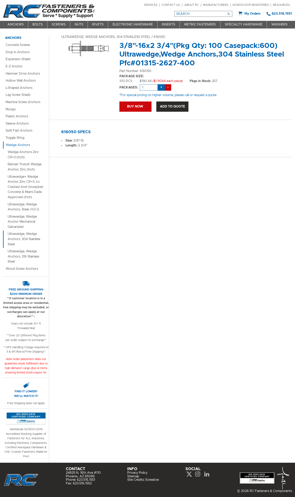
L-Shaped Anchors (19, 87)
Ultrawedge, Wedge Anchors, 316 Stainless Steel (23, 256)
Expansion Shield (18, 59)
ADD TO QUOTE (172, 106)
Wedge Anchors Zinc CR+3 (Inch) (23, 154)
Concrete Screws (18, 45)
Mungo (11, 109)
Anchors (15, 24)
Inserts (168, 24)
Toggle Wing (15, 137)
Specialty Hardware (243, 24)
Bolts (38, 24)
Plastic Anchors (17, 116)
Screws (59, 24)
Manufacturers (215, 5)
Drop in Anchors (18, 52)
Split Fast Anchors (19, 130)
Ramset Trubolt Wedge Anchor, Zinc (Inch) (25, 167)
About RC (191, 5)
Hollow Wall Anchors (21, 80)
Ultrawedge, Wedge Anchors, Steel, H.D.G (23, 207)
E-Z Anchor (14, 66)
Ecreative (152, 479)
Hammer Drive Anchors (23, 73)
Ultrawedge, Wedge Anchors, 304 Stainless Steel (106, 37)
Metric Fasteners (200, 24)
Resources (281, 5)
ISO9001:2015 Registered (251, 5)
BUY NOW (135, 106)
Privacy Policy (137, 472)
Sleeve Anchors (17, 123)
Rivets (98, 24)
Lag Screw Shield (18, 94)
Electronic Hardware (133, 24)
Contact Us (171, 5)
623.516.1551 (282, 13)
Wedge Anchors (18, 145)
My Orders (252, 13)
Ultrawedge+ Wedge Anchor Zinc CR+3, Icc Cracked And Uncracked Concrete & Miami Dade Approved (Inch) (25, 187)
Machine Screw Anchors (23, 102)
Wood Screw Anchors (22, 268)
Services (151, 5)
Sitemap (133, 476)
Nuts (79, 24)
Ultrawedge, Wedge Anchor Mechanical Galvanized (22, 221)
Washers (279, 24)
